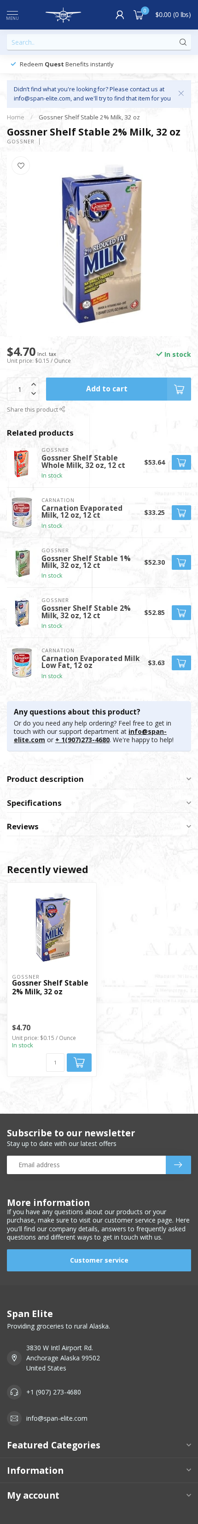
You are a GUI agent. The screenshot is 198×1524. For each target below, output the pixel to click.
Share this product (33, 409)
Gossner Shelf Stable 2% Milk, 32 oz (89, 117)
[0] (139, 15)
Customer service (99, 1260)
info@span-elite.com (56, 1418)
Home (15, 117)
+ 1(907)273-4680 (82, 739)
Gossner (21, 141)
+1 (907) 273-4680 (53, 1392)
